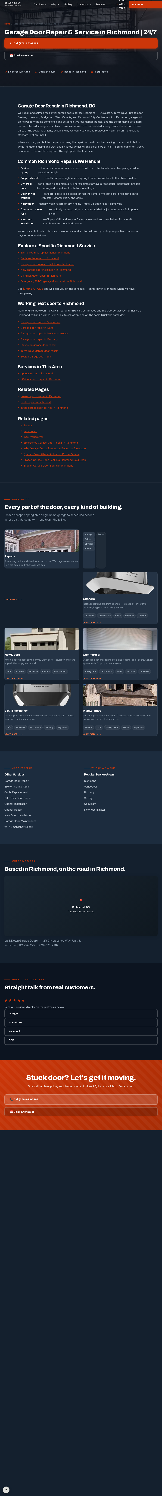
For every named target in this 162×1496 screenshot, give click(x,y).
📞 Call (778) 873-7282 (24, 1099)
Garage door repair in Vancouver (40, 322)
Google (13, 1013)
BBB (11, 1040)
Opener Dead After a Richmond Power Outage (51, 454)
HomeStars (15, 1022)
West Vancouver (33, 436)
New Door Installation (17, 815)
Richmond (90, 780)
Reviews (100, 4)
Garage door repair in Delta (37, 327)
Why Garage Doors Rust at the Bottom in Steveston (55, 448)
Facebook (15, 1031)
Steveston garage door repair (38, 345)
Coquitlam (90, 803)
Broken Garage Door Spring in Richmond (48, 465)
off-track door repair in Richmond (41, 379)
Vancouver (30, 431)
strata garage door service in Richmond (44, 407)
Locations (84, 4)
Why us (55, 4)
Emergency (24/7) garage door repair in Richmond (51, 281)
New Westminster (94, 809)
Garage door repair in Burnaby (39, 339)
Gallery (68, 4)
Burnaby (89, 792)
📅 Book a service (21, 55)
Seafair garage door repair (37, 356)
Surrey (28, 425)
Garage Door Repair (16, 780)
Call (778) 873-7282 (25, 43)
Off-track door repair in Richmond (41, 275)
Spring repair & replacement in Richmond (45, 252)
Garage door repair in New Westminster (44, 333)
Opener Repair (13, 809)
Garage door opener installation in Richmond (47, 264)
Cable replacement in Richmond (40, 258)
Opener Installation (15, 803)
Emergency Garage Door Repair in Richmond (51, 442)
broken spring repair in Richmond (41, 396)
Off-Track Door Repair (17, 798)
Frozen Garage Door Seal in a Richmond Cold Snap (55, 459)
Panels (101, 534)
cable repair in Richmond (36, 402)
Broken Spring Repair (17, 786)
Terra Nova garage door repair (39, 350)
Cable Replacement (16, 792)
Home (7, 23)
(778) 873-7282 (33, 288)
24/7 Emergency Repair (18, 826)
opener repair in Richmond (37, 373)
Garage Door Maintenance (20, 821)
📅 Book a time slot (22, 1111)
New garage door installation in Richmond (46, 269)
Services (40, 4)
